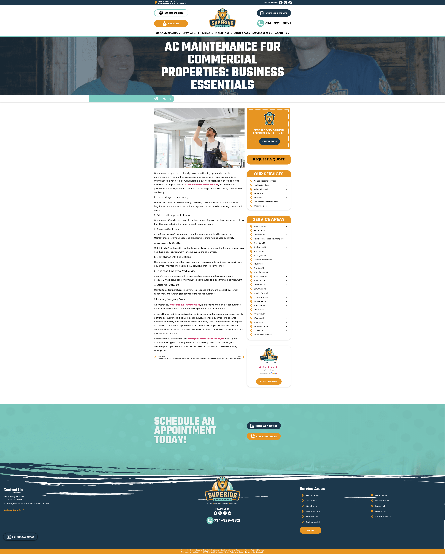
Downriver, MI (260, 289)
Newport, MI (259, 281)
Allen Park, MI (260, 226)
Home (167, 98)
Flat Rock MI (259, 231)
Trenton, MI (259, 268)
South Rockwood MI (263, 335)
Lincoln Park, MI (261, 293)
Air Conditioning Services (265, 181)
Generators (242, 33)
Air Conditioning (166, 33)
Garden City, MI (261, 327)
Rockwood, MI (260, 247)
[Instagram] (285, 3)
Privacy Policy (250, 550)
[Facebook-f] (281, 3)
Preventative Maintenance (266, 202)
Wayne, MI (258, 322)
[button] (264, 425)
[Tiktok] (290, 3)
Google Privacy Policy (226, 552)
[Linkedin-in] (229, 513)
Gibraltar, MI (259, 235)
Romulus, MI (259, 251)
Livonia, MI (258, 331)
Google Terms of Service (249, 552)
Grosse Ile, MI (260, 301)
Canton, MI (259, 310)
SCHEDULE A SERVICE (266, 426)
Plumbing (204, 33)
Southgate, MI (260, 256)
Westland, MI (259, 318)
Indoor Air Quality (261, 189)
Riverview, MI (259, 243)
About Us (281, 33)
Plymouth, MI (259, 314)
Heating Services (261, 185)
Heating (188, 33)
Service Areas (261, 33)
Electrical (222, 33)
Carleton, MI (259, 285)
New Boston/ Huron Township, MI (268, 239)
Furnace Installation (263, 260)
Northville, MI (259, 306)
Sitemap (260, 550)
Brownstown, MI (261, 297)
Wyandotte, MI (260, 276)
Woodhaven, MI (261, 272)
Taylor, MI (258, 264)
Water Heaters (260, 206)
